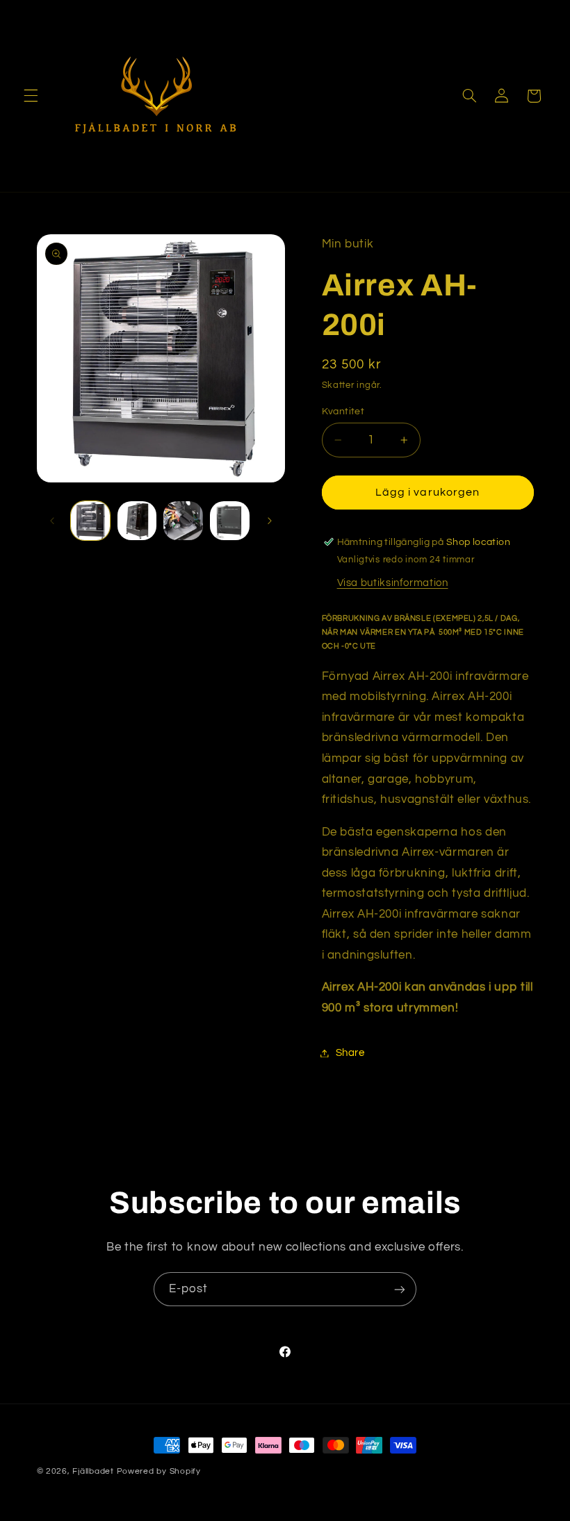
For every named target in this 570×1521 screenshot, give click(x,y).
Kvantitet (343, 411)
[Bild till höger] (269, 520)
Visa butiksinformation (392, 583)
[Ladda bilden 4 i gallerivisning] (229, 520)
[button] (31, 96)
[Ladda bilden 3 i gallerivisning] (182, 520)
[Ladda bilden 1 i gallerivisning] (90, 520)
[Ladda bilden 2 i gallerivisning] (136, 520)
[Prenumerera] (400, 1289)
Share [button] (350, 1053)
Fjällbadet (92, 1471)
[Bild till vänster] (52, 520)
